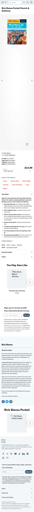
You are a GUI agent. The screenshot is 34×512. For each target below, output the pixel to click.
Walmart (5, 188)
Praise (4, 257)
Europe (13, 245)
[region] (17, 282)
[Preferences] (24, 2)
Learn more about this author (10, 396)
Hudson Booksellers (17, 184)
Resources (5, 493)
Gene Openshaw (10, 155)
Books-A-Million (26, 181)
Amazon (5, 181)
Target (27, 184)
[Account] (27, 2)
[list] (16, 80)
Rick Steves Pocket (12, 247)
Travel (8, 245)
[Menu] (3, 2)
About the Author (7, 252)
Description (5, 194)
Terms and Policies (7, 497)
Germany (19, 245)
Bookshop (5, 184)
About (3, 488)
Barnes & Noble (15, 181)
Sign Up (26, 315)
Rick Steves (7, 153)
